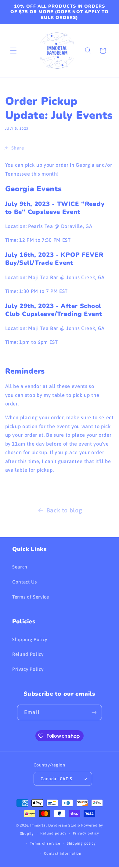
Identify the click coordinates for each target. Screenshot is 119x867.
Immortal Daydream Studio (55, 825)
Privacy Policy (27, 669)
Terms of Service (30, 596)
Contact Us (24, 581)
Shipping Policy (29, 639)
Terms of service (45, 843)
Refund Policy (28, 654)
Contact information (62, 853)
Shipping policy (81, 843)
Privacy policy (86, 833)
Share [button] (17, 147)
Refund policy (53, 833)
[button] (13, 50)
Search (19, 566)
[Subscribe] (94, 713)
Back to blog (64, 510)
